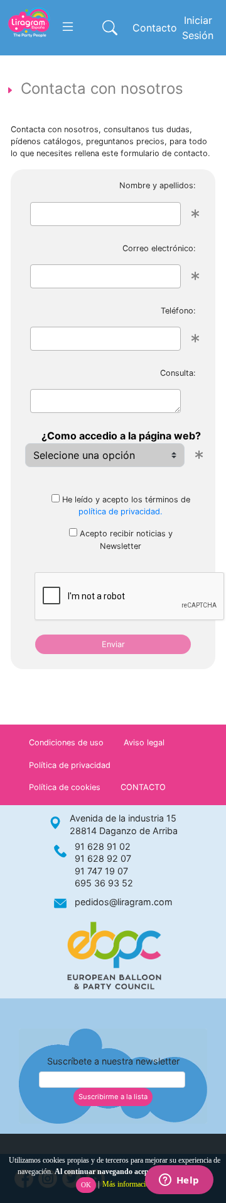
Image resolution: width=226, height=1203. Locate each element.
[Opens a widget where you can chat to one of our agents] (178, 1181)
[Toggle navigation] (68, 27)
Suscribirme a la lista (113, 1096)
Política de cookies (64, 787)
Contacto (154, 27)
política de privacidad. (120, 511)
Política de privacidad (69, 765)
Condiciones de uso (66, 742)
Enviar (113, 644)
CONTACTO (143, 787)
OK (86, 1185)
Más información (127, 1184)
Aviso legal (144, 742)
